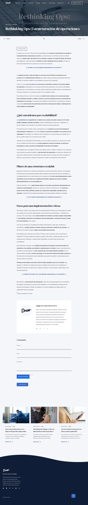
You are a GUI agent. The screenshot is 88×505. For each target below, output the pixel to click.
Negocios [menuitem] (17, 3)
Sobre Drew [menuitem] (60, 3)
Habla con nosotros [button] (77, 3)
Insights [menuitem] (24, 3)
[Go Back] (44, 39)
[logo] (6, 470)
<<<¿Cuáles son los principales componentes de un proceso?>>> (44, 67)
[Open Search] (69, 3)
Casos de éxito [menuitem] (52, 3)
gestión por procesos (24, 53)
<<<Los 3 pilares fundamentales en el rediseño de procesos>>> (44, 197)
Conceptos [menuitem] (31, 3)
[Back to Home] (8, 3)
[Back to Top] (73, 496)
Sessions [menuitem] (38, 3)
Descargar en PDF (22, 48)
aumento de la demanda (36, 84)
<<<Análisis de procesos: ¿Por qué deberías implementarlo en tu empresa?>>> (44, 274)
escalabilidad (22, 120)
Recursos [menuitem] (44, 3)
